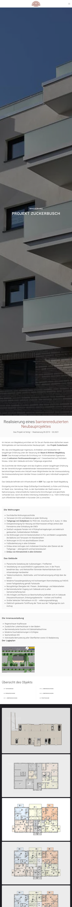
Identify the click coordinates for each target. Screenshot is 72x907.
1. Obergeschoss (11, 698)
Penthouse (45, 698)
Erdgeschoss (10, 693)
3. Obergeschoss (47, 693)
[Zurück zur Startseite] (36, 3)
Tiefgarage (9, 688)
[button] (69, 3)
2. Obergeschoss (47, 688)
